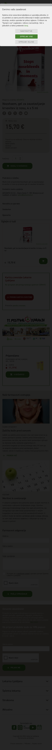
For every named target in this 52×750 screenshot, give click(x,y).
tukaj (26, 25)
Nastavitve (26, 31)
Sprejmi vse (26, 36)
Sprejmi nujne (26, 42)
